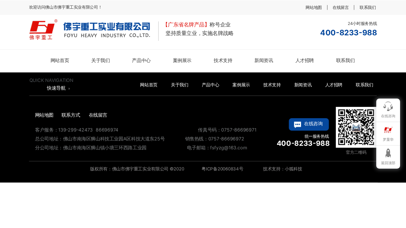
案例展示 (182, 60)
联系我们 (345, 60)
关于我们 (100, 60)
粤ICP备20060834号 (221, 169)
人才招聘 (304, 60)
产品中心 (141, 60)
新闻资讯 (263, 60)
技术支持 (223, 60)
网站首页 (60, 60)
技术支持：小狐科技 (282, 169)
